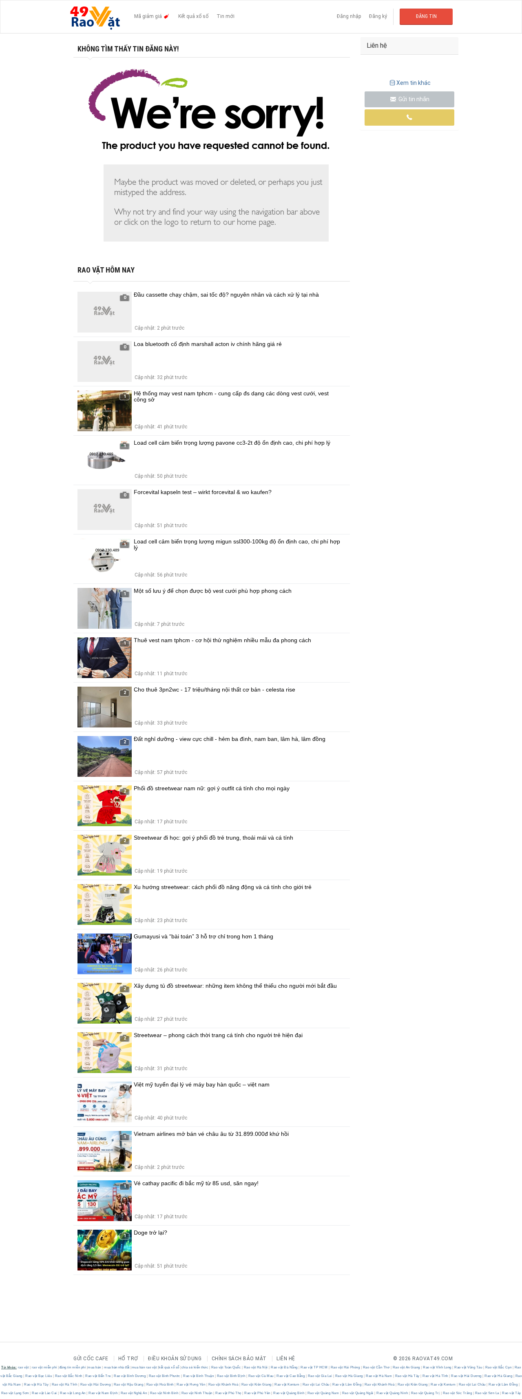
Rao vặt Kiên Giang (256, 1384)
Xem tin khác (413, 83)
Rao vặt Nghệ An (133, 1393)
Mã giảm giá (148, 16)
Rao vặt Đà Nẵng (284, 1367)
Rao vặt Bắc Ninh (68, 1376)
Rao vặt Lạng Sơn (15, 1393)
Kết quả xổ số (193, 16)
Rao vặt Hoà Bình (160, 1384)
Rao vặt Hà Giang (349, 1376)
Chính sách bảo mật (239, 1358)
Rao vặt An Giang (406, 1367)
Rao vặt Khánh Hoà (223, 1384)
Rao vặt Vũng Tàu (468, 1367)
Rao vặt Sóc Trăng (457, 1393)
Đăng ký (378, 16)
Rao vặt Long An (73, 1393)
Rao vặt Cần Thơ (376, 1367)
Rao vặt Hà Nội (256, 1367)
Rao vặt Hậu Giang (128, 1384)
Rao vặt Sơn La (487, 1393)
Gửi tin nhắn (413, 99)
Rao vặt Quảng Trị (425, 1393)
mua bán (94, 1367)
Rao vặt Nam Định (103, 1393)
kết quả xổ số (169, 1367)
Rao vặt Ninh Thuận (196, 1393)
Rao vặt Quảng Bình (288, 1393)
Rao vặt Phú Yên (257, 1393)
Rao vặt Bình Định (231, 1376)
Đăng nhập (349, 16)
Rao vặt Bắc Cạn (498, 1367)
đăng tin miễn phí (72, 1367)
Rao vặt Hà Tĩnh (435, 1376)
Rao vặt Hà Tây (407, 1376)
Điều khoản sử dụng (174, 1358)
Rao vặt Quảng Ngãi (357, 1393)
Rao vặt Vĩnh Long (437, 1367)
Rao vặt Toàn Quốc (226, 1367)
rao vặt (23, 1367)
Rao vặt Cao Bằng (291, 1376)
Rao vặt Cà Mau (260, 1376)
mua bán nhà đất (117, 1367)
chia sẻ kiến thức (194, 1367)
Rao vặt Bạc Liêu (38, 1376)
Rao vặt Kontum (287, 1384)
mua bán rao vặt (144, 1367)
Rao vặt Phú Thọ (229, 1393)
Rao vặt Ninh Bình (164, 1393)
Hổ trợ (128, 1358)
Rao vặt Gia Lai (320, 1376)
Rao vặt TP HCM (314, 1367)
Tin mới (225, 16)
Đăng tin (426, 16)
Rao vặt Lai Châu (315, 1384)
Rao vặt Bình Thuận (198, 1376)
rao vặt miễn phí (44, 1367)
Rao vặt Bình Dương (130, 1376)
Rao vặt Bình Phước (164, 1376)
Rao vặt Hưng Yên (191, 1384)
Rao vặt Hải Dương (466, 1376)
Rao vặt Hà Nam (379, 1376)
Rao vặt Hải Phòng (345, 1367)
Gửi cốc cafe (90, 1358)
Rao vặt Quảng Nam (323, 1393)
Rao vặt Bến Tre (98, 1376)
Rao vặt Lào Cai (44, 1393)
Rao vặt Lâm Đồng (347, 1384)
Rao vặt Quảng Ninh (392, 1393)
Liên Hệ (285, 1358)
